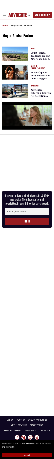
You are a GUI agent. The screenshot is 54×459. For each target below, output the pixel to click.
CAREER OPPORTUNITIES (37, 419)
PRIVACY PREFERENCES (13, 430)
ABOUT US (21, 419)
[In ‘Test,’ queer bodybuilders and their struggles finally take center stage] (15, 72)
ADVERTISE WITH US (19, 425)
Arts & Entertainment (38, 67)
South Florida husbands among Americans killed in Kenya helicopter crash (41, 58)
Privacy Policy (45, 443)
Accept (27, 455)
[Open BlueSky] (23, 437)
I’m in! (27, 221)
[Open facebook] (17, 437)
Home (5, 25)
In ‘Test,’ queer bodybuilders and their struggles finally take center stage (41, 78)
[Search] (29, 15)
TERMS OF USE (30, 430)
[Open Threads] (30, 437)
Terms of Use (11, 447)
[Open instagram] (36, 437)
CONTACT (11, 419)
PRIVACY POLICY (36, 425)
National (35, 85)
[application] (27, 116)
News (33, 48)
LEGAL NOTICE (44, 430)
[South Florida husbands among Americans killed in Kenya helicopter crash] (15, 53)
